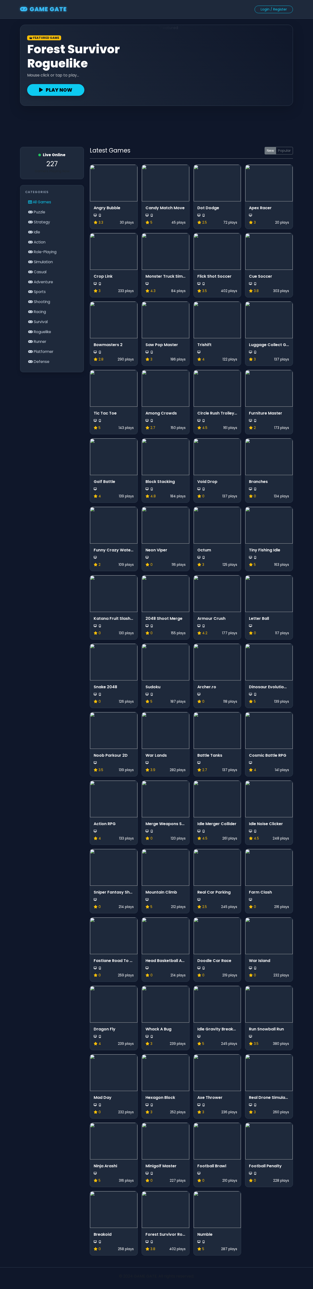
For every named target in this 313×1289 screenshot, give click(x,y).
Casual (39, 271)
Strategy (41, 222)
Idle (36, 232)
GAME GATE (48, 9)
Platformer (43, 351)
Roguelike (42, 331)
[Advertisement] (156, 124)
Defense (41, 361)
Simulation (43, 261)
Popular (284, 150)
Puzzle (39, 212)
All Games (41, 202)
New (270, 150)
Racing (39, 311)
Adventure (43, 281)
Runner (39, 341)
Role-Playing (44, 251)
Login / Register (274, 9)
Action (39, 242)
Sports (39, 291)
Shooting (41, 301)
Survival (40, 321)
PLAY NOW (58, 90)
